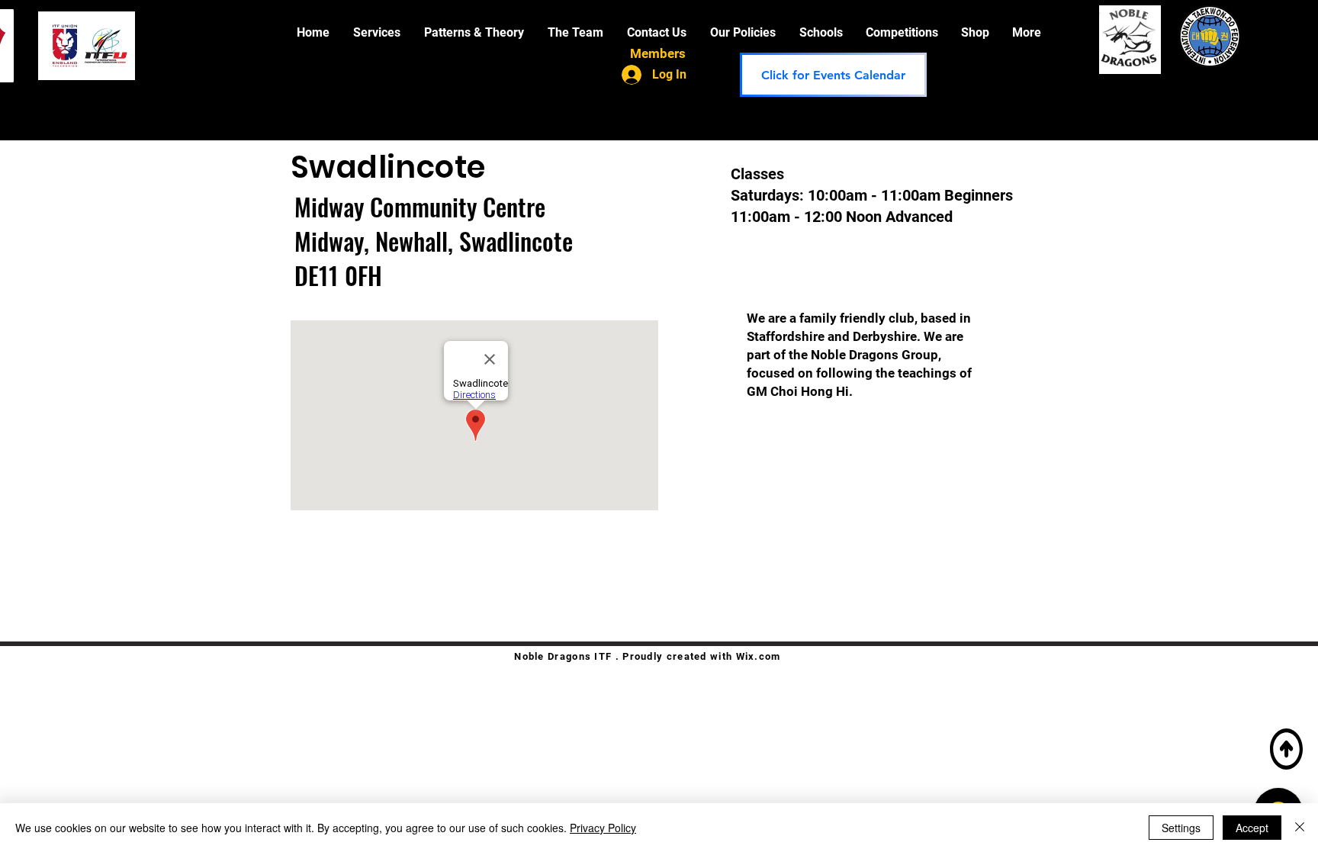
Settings (1181, 827)
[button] (377, 32)
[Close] (1300, 827)
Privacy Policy (603, 827)
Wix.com (758, 656)
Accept (1252, 827)
